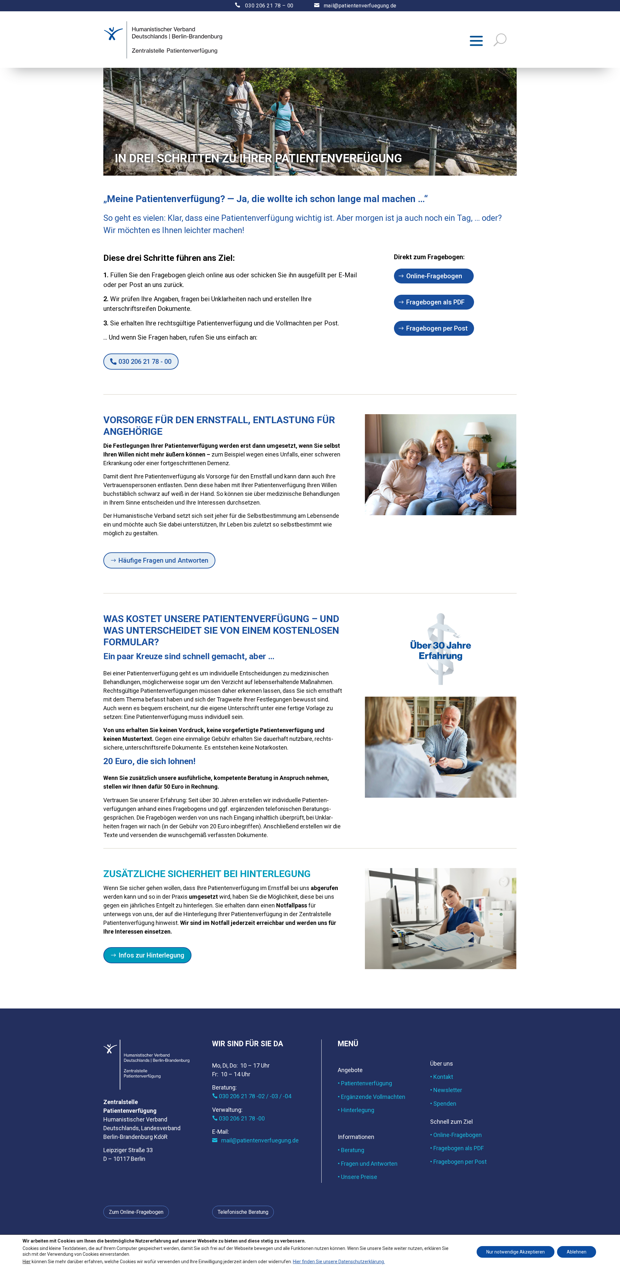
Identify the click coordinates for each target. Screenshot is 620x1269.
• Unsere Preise (357, 1176)
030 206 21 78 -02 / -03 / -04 (251, 1096)
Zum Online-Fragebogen (136, 1212)
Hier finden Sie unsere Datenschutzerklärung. (339, 1261)
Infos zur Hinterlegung (151, 955)
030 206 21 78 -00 (238, 1118)
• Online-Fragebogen (456, 1134)
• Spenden (443, 1103)
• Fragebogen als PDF (457, 1148)
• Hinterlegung (356, 1110)
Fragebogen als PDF (435, 302)
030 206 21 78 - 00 (145, 361)
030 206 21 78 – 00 (258, 6)
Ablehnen (576, 1251)
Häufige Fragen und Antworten (163, 560)
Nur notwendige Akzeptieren (515, 1251)
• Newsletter (446, 1090)
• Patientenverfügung (365, 1083)
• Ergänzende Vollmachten (371, 1096)
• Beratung (351, 1150)
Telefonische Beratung (243, 1212)
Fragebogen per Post (437, 328)
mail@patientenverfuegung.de (355, 6)
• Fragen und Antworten (368, 1163)
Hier (27, 1261)
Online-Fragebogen (434, 276)
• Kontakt (441, 1076)
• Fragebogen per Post (458, 1161)
